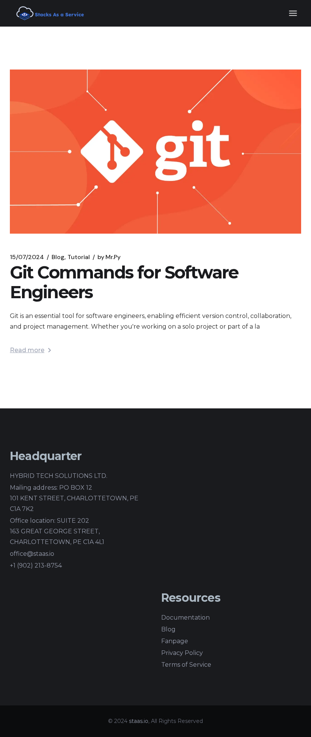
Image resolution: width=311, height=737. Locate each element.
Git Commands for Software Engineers (124, 282)
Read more (27, 350)
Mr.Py (109, 257)
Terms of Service (186, 664)
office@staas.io (32, 553)
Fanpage (174, 641)
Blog (58, 257)
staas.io (138, 721)
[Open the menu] (293, 13)
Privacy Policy (182, 652)
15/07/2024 (27, 257)
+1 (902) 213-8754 (36, 565)
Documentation (185, 617)
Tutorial (79, 257)
